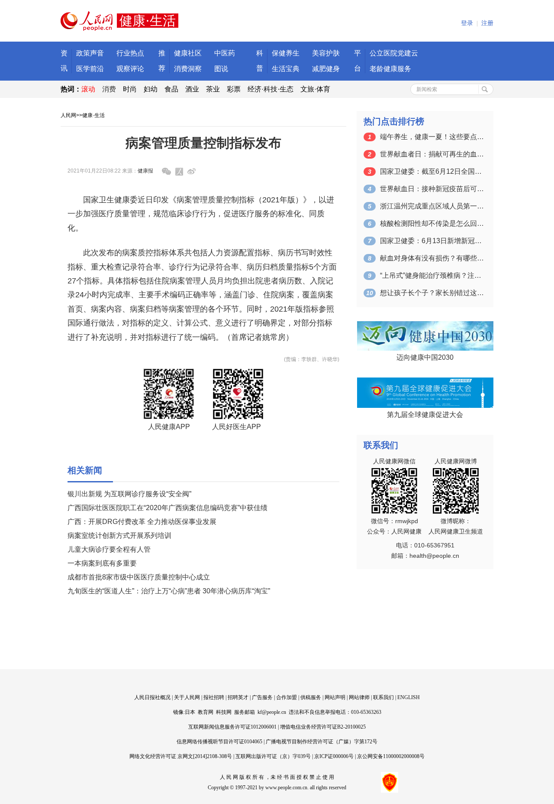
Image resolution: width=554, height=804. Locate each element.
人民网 (68, 115)
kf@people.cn (272, 712)
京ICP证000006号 (334, 756)
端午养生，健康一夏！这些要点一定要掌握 (432, 136)
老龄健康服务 (390, 68)
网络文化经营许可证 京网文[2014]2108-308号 (180, 756)
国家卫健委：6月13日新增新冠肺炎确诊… (432, 240)
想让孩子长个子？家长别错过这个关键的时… (432, 292)
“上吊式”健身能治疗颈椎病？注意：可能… (432, 275)
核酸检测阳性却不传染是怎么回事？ (432, 223)
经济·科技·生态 (270, 89)
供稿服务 (310, 697)
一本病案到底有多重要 (102, 563)
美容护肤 (326, 53)
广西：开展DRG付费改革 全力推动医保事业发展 (142, 521)
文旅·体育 (315, 89)
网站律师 (359, 697)
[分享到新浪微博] (191, 171)
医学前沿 (90, 68)
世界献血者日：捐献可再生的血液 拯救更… (432, 154)
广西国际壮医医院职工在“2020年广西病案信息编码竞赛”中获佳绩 (167, 507)
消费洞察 (188, 68)
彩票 (234, 89)
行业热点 (130, 53)
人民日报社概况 (152, 697)
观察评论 (130, 68)
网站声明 (335, 697)
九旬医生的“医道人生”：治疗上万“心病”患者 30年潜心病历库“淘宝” (169, 591)
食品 (171, 89)
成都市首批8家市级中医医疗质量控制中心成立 (139, 577)
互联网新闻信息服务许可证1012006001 (232, 727)
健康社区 (188, 53)
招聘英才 (238, 697)
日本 (190, 712)
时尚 (130, 89)
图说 (221, 68)
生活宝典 (286, 68)
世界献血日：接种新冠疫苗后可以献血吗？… (432, 188)
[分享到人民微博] (179, 172)
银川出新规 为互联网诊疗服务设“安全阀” (129, 494)
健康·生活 (93, 115)
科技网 (224, 712)
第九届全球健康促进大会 (425, 414)
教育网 (205, 712)
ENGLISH (408, 697)
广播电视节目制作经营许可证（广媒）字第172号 (321, 742)
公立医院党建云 (394, 53)
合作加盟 (286, 697)
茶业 (213, 89)
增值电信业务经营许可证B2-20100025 (323, 727)
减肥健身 (326, 68)
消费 (109, 89)
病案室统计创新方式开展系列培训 (119, 535)
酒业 (192, 89)
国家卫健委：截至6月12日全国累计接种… (432, 171)
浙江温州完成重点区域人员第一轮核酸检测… (432, 206)
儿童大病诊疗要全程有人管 (109, 549)
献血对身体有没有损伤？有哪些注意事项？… (432, 258)
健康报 (145, 171)
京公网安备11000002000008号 (391, 756)
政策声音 (90, 53)
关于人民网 (187, 697)
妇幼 (151, 89)
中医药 (224, 53)
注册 (487, 23)
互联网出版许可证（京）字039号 (273, 756)
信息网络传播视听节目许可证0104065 (219, 742)
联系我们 (383, 697)
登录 (467, 23)
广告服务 (262, 697)
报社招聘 (213, 697)
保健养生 (286, 53)
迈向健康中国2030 (425, 357)
